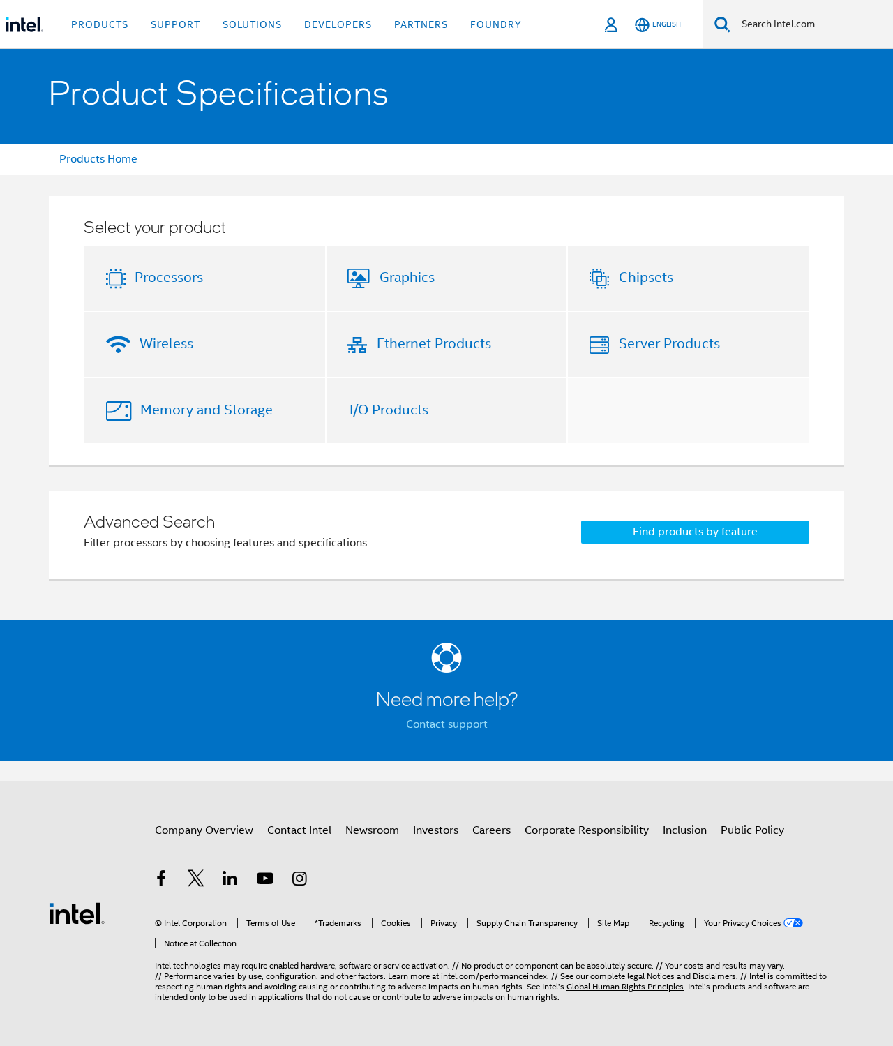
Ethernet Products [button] (434, 343)
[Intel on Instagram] (299, 880)
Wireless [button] (166, 343)
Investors (435, 830)
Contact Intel (299, 830)
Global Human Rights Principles (625, 986)
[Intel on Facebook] (161, 880)
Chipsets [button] (646, 277)
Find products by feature (695, 532)
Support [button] (175, 24)
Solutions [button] (252, 24)
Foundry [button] (496, 24)
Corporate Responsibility (587, 830)
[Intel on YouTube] (265, 880)
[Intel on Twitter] (196, 880)
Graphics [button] (407, 277)
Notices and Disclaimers (691, 976)
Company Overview (204, 830)
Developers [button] (338, 24)
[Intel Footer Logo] (77, 913)
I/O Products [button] (389, 410)
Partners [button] (421, 24)
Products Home (98, 159)
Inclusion (685, 830)
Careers (491, 830)
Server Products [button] (669, 343)
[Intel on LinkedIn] (230, 880)
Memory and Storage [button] (206, 410)
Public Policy (752, 830)
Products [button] (99, 24)
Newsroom (372, 830)
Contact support (447, 724)
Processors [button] (169, 277)
